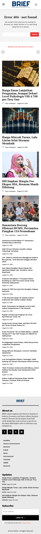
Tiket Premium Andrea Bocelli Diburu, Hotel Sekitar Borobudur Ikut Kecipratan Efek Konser (20, 370)
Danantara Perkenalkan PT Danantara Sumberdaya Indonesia (17, 242)
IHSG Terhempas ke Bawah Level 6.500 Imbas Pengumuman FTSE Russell (18, 307)
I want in (19, 518)
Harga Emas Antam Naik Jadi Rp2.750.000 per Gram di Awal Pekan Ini (19, 324)
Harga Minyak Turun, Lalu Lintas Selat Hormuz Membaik (19, 140)
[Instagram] (10, 432)
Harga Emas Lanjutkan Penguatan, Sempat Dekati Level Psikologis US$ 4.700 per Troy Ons (20, 94)
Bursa (4, 484)
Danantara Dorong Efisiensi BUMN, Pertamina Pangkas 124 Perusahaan (20, 228)
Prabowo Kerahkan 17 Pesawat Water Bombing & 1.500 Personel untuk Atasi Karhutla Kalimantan (18, 281)
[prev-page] (3, 52)
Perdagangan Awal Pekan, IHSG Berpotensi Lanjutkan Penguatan (20, 343)
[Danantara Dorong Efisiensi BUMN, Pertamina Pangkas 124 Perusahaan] (20, 208)
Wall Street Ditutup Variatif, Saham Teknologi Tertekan (17, 250)
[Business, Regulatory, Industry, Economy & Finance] (20, 401)
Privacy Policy (25, 523)
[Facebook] (4, 432)
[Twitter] (15, 432)
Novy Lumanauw (10, 103)
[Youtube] (21, 432)
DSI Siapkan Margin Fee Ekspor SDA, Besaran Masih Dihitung (20, 184)
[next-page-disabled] (38, 52)
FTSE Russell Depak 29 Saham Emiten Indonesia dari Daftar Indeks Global (18, 299)
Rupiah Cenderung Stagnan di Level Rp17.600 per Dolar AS (17, 316)
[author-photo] (3, 103)
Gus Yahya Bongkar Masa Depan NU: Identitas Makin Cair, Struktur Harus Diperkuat (17, 270)
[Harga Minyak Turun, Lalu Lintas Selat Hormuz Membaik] (20, 121)
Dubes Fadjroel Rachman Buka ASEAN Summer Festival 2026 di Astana (18, 379)
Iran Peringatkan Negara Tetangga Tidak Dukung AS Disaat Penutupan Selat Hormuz (20, 360)
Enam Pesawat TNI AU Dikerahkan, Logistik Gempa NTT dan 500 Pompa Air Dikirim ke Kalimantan (20, 334)
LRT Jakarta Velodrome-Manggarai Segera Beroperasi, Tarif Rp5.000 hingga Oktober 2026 (20, 260)
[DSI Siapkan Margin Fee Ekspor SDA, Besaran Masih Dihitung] (20, 165)
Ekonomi (5, 500)
